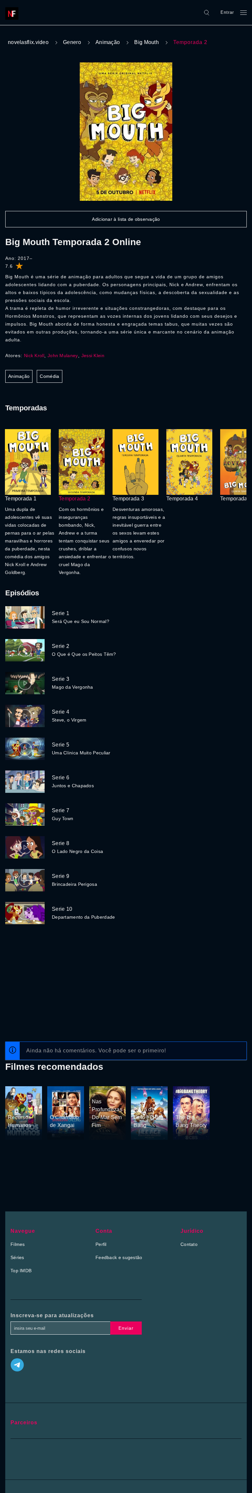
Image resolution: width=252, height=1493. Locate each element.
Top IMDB (21, 1270)
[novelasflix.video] (13, 12)
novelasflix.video (28, 42)
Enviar (126, 1328)
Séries (17, 1257)
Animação (107, 42)
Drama (57, 1105)
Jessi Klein (92, 355)
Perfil (101, 1244)
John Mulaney (63, 355)
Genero (72, 42)
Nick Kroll (34, 355)
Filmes (17, 1244)
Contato (189, 1244)
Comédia (49, 376)
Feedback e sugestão (118, 1257)
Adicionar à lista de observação (126, 219)
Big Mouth (146, 42)
